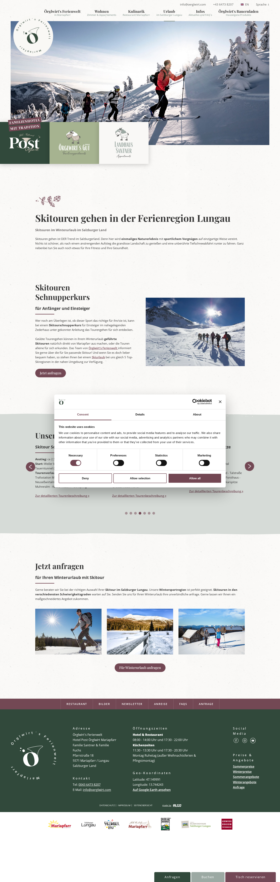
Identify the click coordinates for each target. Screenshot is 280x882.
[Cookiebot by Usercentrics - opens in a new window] (195, 402)
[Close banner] (220, 401)
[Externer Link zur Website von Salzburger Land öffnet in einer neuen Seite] (112, 824)
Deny (85, 478)
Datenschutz (107, 805)
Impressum (124, 805)
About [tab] (197, 414)
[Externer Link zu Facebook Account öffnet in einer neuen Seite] (236, 741)
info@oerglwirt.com (193, 4)
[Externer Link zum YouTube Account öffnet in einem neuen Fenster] (253, 741)
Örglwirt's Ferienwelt (103, 348)
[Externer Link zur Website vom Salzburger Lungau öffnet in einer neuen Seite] (88, 824)
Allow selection (140, 478)
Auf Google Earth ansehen (152, 790)
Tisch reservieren (251, 877)
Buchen (208, 877)
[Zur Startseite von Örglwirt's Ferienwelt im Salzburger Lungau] (33, 755)
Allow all (195, 478)
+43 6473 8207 (223, 4)
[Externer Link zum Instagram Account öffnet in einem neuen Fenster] (245, 741)
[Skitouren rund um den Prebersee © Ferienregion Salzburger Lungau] (140, 653)
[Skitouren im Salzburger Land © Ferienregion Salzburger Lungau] (211, 653)
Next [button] (249, 466)
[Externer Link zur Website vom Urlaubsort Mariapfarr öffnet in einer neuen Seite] (60, 824)
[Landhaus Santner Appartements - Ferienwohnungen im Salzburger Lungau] (124, 143)
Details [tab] (140, 414)
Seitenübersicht (143, 805)
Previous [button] (30, 466)
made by (166, 805)
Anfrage (206, 704)
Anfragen (172, 877)
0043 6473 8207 (89, 785)
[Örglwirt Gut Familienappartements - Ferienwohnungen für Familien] (74, 143)
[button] (50, 373)
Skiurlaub (98, 357)
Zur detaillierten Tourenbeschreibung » (62, 496)
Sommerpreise (243, 766)
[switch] (118, 463)
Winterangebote (244, 782)
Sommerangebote (246, 777)
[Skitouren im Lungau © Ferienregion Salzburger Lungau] (68, 653)
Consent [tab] (83, 414)
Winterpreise (242, 772)
